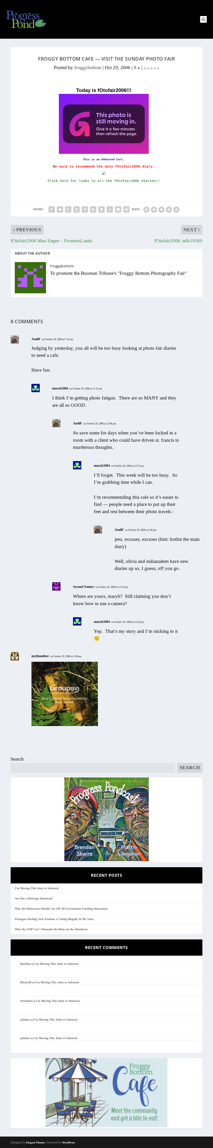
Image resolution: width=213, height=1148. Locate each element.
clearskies (26, 1000)
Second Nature (83, 586)
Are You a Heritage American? (34, 898)
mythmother (40, 656)
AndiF (36, 339)
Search (17, 759)
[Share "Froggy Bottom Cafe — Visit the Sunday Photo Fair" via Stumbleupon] (110, 209)
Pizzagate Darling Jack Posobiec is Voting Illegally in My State (54, 919)
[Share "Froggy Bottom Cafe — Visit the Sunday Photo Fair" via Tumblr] (76, 209)
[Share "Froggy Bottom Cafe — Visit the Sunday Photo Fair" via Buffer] (101, 209)
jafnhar (25, 1019)
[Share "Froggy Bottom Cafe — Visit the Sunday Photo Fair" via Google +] (68, 209)
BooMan (25, 963)
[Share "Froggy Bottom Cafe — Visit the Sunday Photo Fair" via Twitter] (60, 209)
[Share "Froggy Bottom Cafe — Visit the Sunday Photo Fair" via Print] (126, 209)
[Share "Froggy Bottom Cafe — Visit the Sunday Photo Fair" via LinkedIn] (93, 209)
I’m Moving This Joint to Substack (37, 888)
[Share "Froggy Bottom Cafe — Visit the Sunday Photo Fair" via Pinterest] (85, 209)
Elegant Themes (35, 1142)
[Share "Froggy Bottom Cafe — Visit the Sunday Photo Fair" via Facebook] (51, 209)
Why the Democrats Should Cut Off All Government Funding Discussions (61, 908)
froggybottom (87, 67)
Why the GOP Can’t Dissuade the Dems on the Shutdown (51, 929)
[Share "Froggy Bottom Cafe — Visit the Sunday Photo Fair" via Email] (118, 209)
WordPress (68, 1142)
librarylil (25, 982)
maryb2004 (60, 388)
